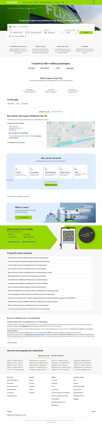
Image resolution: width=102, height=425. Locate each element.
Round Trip (24, 26)
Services (76, 383)
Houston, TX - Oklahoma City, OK (15, 369)
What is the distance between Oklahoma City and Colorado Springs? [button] (27, 287)
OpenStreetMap (89, 146)
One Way (14, 26)
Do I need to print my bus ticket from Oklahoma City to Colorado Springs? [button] (29, 309)
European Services (12, 396)
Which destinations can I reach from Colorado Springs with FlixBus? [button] (27, 276)
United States (20, 8)
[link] (51, 213)
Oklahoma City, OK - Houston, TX (38, 360)
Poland (31, 389)
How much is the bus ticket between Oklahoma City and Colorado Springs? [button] (29, 261)
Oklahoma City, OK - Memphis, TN (82, 363)
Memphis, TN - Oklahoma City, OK (38, 367)
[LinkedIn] (93, 415)
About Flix (54, 380)
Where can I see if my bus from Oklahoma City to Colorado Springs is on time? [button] (30, 272)
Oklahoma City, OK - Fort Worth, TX (83, 367)
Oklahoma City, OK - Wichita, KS (37, 365)
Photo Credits (45, 420)
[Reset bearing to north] (93, 128)
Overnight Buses (11, 389)
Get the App (10, 392)
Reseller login (55, 405)
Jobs (52, 386)
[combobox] (19, 32)
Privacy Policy (38, 420)
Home (8, 8)
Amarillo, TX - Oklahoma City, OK (82, 365)
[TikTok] (94, 415)
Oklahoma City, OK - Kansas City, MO (61, 367)
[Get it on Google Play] (12, 415)
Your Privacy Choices (69, 420)
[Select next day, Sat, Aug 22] (63, 32)
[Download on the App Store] (21, 415)
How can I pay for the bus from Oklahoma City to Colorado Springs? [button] (27, 269)
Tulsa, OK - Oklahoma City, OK (15, 367)
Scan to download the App (68, 243)
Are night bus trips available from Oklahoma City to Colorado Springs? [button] (28, 283)
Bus (14, 8)
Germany (31, 383)
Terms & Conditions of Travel (59, 396)
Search (86, 32)
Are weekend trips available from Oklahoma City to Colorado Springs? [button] (28, 279)
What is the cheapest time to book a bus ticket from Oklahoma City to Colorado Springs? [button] (33, 290)
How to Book (77, 389)
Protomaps (82, 146)
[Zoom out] (93, 125)
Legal (33, 420)
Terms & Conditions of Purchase (60, 392)
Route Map (10, 383)
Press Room (54, 389)
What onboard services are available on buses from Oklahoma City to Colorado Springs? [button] (33, 301)
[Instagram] (92, 415)
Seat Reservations (79, 396)
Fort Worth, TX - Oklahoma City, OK (61, 363)
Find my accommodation (17, 36)
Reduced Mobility (78, 392)
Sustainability (55, 399)
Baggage (76, 399)
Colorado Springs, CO (57, 111)
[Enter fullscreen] (93, 130)
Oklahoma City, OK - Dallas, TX (15, 363)
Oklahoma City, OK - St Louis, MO (60, 369)
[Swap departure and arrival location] (26, 33)
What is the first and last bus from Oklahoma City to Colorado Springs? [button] (28, 305)
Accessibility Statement (55, 420)
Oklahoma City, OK (31, 8)
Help (75, 380)
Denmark (31, 392)
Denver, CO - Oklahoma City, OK (60, 360)
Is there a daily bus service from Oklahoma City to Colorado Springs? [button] (27, 265)
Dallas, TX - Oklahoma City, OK (15, 360)
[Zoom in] (93, 123)
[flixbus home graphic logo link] (12, 2)
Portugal (31, 386)
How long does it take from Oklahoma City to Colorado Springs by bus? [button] (28, 258)
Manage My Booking (79, 386)
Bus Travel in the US (12, 386)
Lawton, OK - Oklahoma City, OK (82, 360)
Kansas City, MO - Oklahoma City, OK (38, 363)
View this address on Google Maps (18, 133)
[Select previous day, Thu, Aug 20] (61, 32)
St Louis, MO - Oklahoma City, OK (82, 369)
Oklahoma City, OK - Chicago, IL (60, 365)
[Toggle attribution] (93, 146)
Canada (31, 380)
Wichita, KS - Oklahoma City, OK (37, 369)
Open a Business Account (58, 402)
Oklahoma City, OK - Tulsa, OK (15, 365)
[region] (71, 135)
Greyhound (54, 383)
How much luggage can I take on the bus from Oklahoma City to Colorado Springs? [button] (31, 294)
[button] (26, 123)
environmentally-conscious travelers (35, 334)
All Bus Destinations (12, 380)
